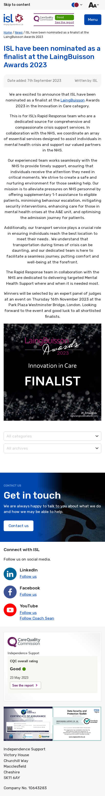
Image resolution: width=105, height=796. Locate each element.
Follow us (28, 576)
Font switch (93, 5)
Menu (93, 19)
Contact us (19, 525)
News (19, 32)
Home (8, 32)
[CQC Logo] (24, 646)
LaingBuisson (73, 100)
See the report (64, 22)
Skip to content (17, 5)
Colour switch (76, 5)
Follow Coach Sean (37, 618)
